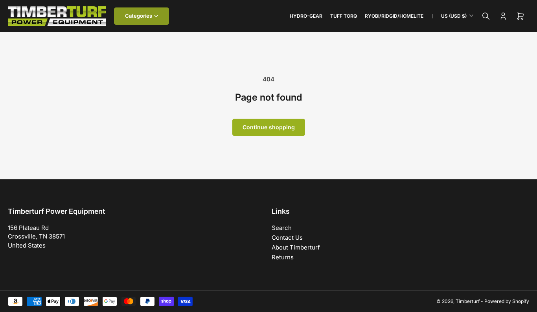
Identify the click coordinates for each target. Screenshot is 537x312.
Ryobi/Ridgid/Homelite (394, 16)
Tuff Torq (343, 16)
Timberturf (468, 301)
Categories (138, 16)
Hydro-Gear (306, 16)
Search (282, 227)
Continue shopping (269, 127)
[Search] (486, 16)
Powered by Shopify (506, 301)
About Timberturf (296, 247)
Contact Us (287, 237)
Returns (283, 257)
